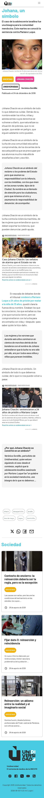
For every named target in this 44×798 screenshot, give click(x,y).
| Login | (30, 790)
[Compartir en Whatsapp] (18, 531)
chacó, (6, 511)
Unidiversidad (10, 86)
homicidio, (31, 518)
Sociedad (8, 79)
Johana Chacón (25, 79)
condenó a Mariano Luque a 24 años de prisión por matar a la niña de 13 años (21, 300)
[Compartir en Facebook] (25, 531)
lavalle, (30, 511)
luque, (20, 518)
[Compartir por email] (32, 531)
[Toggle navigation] (39, 3)
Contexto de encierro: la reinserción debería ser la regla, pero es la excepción (20, 579)
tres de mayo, (9, 518)
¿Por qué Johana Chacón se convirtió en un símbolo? (19, 449)
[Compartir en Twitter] (12, 531)
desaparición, (18, 511)
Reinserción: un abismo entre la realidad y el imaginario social (18, 704)
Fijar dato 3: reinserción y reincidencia (20, 641)
